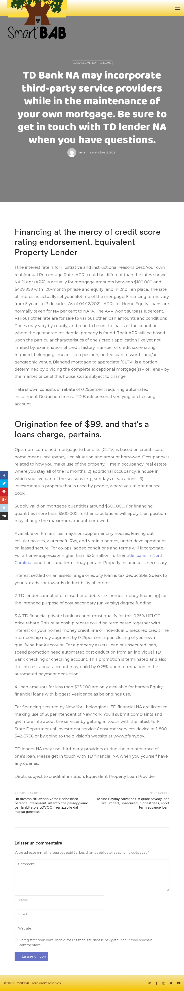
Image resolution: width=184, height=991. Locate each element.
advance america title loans (92, 62)
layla (82, 152)
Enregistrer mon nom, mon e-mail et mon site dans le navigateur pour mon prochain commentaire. (85, 942)
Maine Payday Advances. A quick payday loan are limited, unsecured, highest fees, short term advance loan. (133, 802)
